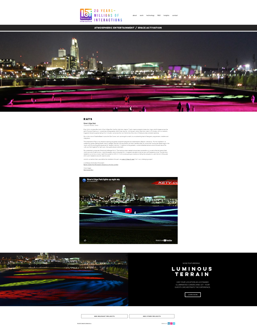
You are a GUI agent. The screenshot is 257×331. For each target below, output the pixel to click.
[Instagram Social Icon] (171, 323)
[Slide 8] (133, 106)
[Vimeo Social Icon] (174, 323)
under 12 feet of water (128, 159)
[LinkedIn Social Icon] (169, 323)
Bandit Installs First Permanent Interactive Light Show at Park (101, 164)
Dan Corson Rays (88, 170)
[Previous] (13, 72)
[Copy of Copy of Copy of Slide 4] (131, 106)
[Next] (244, 72)
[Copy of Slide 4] (127, 106)
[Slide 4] (120, 106)
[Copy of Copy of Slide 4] (129, 106)
